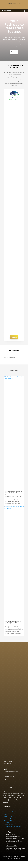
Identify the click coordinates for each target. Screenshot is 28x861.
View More (14, 52)
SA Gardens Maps (8, 824)
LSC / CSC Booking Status (10, 811)
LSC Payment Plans (8, 815)
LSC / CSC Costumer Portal (10, 809)
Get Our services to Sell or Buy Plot (12, 826)
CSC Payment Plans (8, 816)
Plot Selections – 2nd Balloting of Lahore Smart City (13, 492)
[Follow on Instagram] (19, 6)
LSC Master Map (8, 820)
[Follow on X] (13, 6)
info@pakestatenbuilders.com (11, 771)
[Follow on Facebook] (10, 6)
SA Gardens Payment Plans (10, 818)
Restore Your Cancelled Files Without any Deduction (13, 621)
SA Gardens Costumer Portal (11, 813)
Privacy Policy (16, 856)
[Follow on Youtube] (16, 6)
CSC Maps (6, 822)
